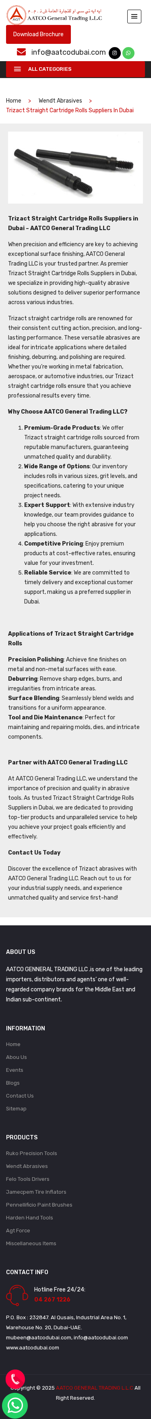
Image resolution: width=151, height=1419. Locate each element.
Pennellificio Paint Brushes (39, 1205)
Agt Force (18, 1230)
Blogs (13, 1083)
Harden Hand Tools (29, 1218)
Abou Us (16, 1057)
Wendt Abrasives (60, 100)
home (13, 100)
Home (13, 1044)
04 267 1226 (52, 1299)
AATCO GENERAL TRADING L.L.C (94, 1388)
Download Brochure (38, 34)
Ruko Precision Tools (31, 1153)
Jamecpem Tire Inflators (36, 1192)
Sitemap (16, 1109)
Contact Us (20, 1096)
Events (14, 1070)
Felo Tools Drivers (28, 1179)
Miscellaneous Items (31, 1243)
